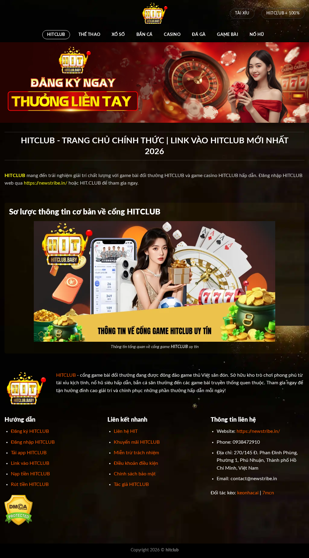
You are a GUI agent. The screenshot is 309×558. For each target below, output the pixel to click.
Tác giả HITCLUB (131, 484)
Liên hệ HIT (126, 431)
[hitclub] (154, 13)
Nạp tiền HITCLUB (30, 473)
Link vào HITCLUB (30, 463)
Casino (172, 34)
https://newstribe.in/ (45, 183)
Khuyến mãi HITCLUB (137, 442)
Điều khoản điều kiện (136, 463)
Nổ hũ (257, 34)
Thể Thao (89, 34)
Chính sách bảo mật (135, 473)
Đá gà (198, 34)
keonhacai (248, 492)
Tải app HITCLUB (28, 452)
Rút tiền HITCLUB (30, 484)
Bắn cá (144, 34)
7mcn (268, 492)
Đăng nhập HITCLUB (33, 442)
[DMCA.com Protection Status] (19, 509)
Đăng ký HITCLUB (30, 431)
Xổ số (118, 34)
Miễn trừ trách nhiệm (136, 452)
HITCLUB (56, 34)
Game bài (227, 34)
